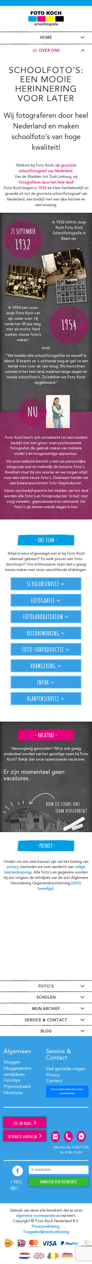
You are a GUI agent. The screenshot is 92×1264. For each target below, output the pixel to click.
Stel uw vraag (23, 1123)
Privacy (53, 1075)
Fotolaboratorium (44, 616)
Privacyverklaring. (46, 1227)
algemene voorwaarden (35, 1216)
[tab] (46, 37)
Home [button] (46, 38)
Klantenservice (44, 698)
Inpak (43, 682)
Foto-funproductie (43, 649)
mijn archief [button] (46, 1009)
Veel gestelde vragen (65, 1069)
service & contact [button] (46, 1020)
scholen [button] (46, 998)
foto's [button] (46, 986)
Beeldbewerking (44, 633)
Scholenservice (44, 583)
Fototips (12, 1080)
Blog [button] (46, 1031)
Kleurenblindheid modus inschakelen (67, 1091)
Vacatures (13, 1093)
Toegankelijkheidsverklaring (46, 1232)
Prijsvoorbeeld (17, 1087)
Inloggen (12, 1062)
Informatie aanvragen (23, 1136)
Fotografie (43, 600)
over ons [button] (49, 51)
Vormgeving (43, 665)
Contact (54, 1081)
